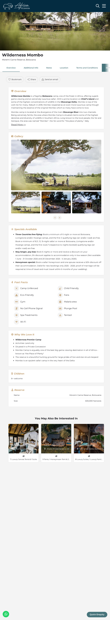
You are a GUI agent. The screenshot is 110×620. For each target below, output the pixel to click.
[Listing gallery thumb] (56, 165)
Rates (49, 68)
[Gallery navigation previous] (55, 218)
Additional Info (31, 68)
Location (64, 68)
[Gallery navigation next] (60, 218)
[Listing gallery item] (25, 202)
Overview (11, 68)
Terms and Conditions (87, 68)
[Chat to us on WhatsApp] (6, 614)
